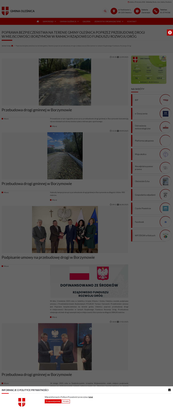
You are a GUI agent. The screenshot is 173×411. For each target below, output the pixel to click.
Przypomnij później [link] (53, 401)
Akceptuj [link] (66, 401)
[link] (170, 32)
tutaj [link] (91, 397)
